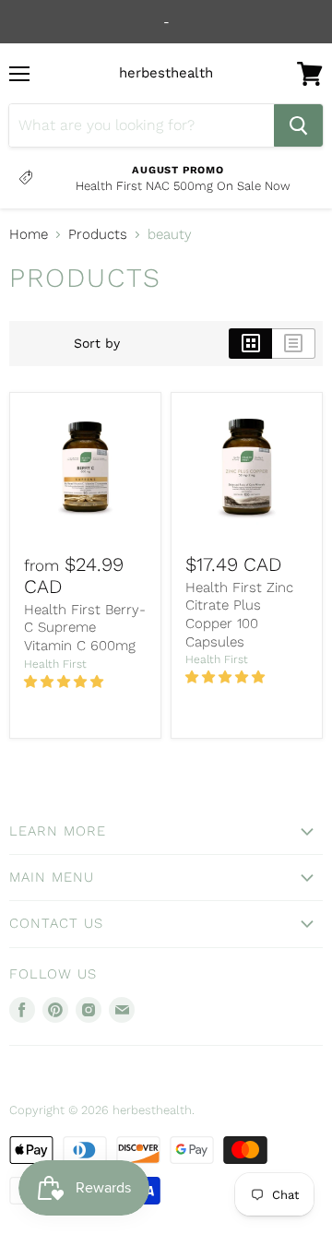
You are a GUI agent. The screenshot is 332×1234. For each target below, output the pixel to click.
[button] (65, 681)
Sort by (97, 343)
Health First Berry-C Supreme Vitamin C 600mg (85, 627)
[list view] (293, 343)
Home (28, 235)
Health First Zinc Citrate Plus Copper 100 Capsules (239, 614)
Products (97, 235)
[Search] (298, 125)
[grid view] (250, 343)
